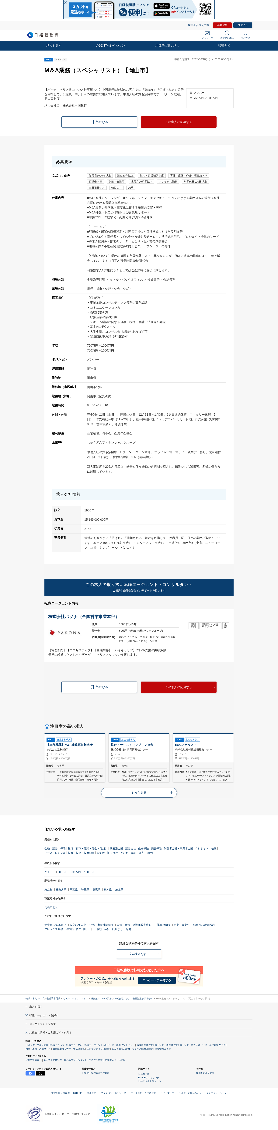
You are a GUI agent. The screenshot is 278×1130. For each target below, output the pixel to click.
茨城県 (119, 889)
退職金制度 (163, 924)
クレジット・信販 (206, 848)
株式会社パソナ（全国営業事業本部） (133, 998)
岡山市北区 (51, 907)
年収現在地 (79, 1048)
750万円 (49, 872)
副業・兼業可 (182, 924)
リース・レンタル (55, 852)
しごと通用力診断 (121, 1048)
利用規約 (91, 1093)
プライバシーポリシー (112, 1093)
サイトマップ (167, 1093)
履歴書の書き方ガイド (177, 1045)
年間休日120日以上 (77, 929)
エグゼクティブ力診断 (98, 1048)
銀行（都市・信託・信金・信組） (88, 848)
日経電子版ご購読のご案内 (95, 1073)
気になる (245, 38)
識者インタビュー (125, 1045)
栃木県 (108, 889)
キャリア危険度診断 (142, 1048)
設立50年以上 (78, 924)
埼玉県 (85, 889)
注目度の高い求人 (167, 45)
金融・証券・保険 (55, 848)
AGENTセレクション (110, 45)
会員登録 (222, 25)
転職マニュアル (74, 1045)
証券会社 (130, 848)
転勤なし (117, 929)
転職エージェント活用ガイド (99, 1045)
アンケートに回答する (157, 980)
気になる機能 (96, 1060)
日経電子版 (144, 1074)
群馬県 (96, 889)
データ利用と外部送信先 (143, 1093)
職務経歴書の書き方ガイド (150, 1045)
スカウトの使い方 (53, 1060)
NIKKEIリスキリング (148, 1077)
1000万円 (90, 872)
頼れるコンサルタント (75, 1060)
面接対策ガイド (217, 1045)
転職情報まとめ (163, 1048)
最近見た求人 (227, 38)
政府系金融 (116, 848)
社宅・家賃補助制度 (101, 924)
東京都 (48, 889)
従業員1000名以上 (55, 924)
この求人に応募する (178, 122)
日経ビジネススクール (149, 1081)
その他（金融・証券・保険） (137, 852)
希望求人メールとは (115, 1060)
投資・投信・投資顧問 (81, 852)
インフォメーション (216, 1093)
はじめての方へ (33, 1060)
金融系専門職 (53, 998)
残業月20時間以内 (204, 924)
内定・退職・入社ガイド (38, 1048)
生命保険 (143, 848)
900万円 (76, 872)
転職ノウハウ (57, 1045)
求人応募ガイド (199, 1045)
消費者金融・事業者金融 (178, 848)
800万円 (63, 872)
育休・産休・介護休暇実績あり (135, 924)
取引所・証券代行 (107, 852)
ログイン (243, 25)
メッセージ (207, 38)
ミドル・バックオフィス (75, 998)
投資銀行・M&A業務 (101, 998)
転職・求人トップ (35, 998)
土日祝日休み (101, 929)
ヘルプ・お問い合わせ (190, 1093)
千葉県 (74, 889)
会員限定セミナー (62, 1048)
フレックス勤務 (53, 929)
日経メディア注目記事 (37, 1045)
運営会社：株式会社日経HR (65, 1093)
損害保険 (156, 848)
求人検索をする (139, 954)
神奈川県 (61, 889)
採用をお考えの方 (198, 25)
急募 (128, 929)
